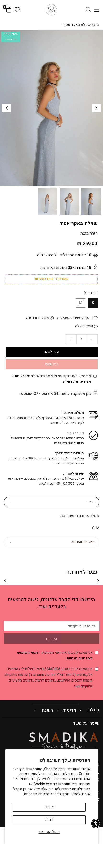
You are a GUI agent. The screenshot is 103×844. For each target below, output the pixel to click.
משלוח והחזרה (38, 318)
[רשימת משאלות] (17, 10)
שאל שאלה (84, 326)
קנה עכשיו (51, 364)
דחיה (49, 820)
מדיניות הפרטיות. (36, 794)
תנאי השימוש (22, 376)
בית (96, 24)
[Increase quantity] (71, 339)
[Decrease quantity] (92, 339)
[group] (51, 108)
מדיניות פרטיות (75, 382)
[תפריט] (97, 10)
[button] (96, 108)
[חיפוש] (88, 10)
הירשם (51, 639)
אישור (49, 807)
